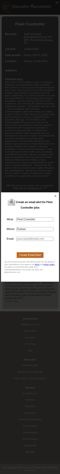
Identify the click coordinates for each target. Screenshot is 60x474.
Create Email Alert (30, 255)
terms (37, 264)
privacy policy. (49, 264)
